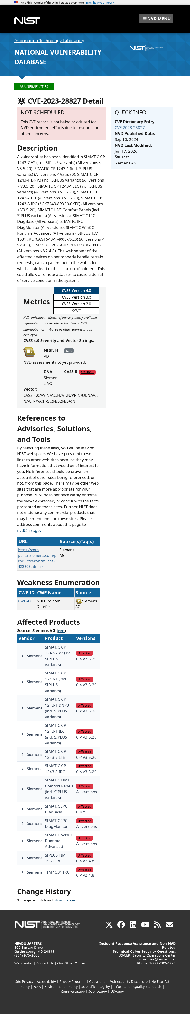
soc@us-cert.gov (162, 959)
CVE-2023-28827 (130, 127)
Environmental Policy (61, 986)
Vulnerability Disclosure (129, 981)
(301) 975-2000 (27, 955)
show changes (64, 900)
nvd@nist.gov (29, 530)
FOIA (37, 986)
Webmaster (23, 963)
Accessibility (46, 981)
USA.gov (117, 991)
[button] (156, 18)
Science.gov (97, 991)
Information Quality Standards (138, 986)
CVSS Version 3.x (76, 297)
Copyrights (97, 981)
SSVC (76, 310)
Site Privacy (24, 981)
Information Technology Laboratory (49, 40)
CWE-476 (25, 601)
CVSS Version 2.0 (76, 303)
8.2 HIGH (87, 372)
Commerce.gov (73, 991)
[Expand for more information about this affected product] (22, 656)
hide (61, 631)
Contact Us (45, 963)
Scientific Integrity (95, 986)
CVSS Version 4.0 (76, 290)
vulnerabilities (34, 86)
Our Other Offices (71, 963)
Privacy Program (73, 981)
